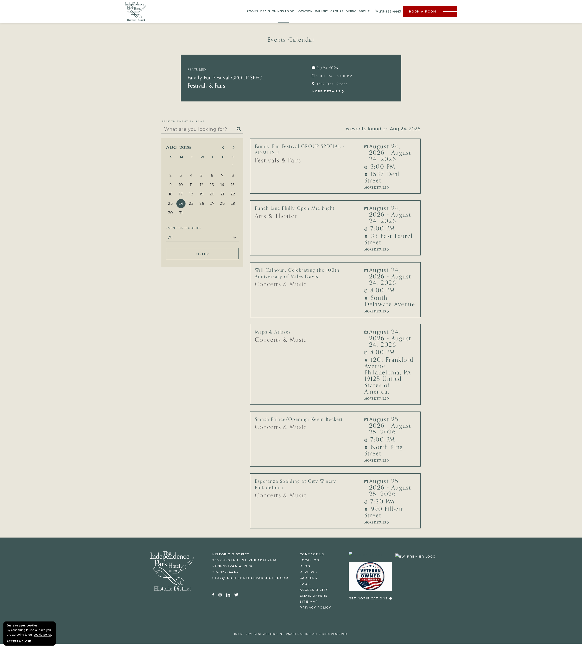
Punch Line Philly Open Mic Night (295, 208)
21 (222, 194)
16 (170, 194)
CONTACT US (312, 554)
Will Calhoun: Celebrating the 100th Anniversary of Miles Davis (297, 273)
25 (191, 203)
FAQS (305, 584)
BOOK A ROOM (422, 11)
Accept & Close (19, 641)
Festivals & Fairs (206, 85)
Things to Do (283, 11)
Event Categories (183, 228)
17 (181, 194)
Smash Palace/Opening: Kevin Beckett (299, 419)
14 (222, 185)
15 (233, 185)
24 (180, 203)
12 (202, 185)
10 (181, 185)
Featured (197, 69)
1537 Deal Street (331, 84)
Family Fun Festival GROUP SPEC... (227, 77)
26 (201, 203)
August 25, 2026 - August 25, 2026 (390, 425)
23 (170, 203)
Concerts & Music (281, 284)
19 (202, 194)
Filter (202, 254)
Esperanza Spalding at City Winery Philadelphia (295, 484)
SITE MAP (309, 601)
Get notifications (369, 598)
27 (212, 203)
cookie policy (42, 634)
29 (233, 203)
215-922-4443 (390, 11)
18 (191, 194)
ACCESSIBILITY (314, 589)
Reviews (308, 572)
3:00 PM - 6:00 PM (334, 76)
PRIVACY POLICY (315, 607)
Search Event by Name (183, 121)
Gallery (321, 11)
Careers (308, 578)
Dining (351, 11)
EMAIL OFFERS (314, 595)
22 (233, 194)
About (364, 11)
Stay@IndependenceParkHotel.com (250, 578)
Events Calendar (291, 39)
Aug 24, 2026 (326, 68)
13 (212, 185)
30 (170, 213)
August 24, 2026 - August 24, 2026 (390, 152)
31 (181, 213)
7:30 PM (381, 501)
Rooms (252, 11)
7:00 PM (381, 228)
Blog (305, 566)
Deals (265, 11)
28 (222, 203)
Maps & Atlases (273, 332)
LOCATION (309, 560)
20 (212, 194)
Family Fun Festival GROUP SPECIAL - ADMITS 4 (300, 149)
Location (305, 11)
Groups (336, 11)
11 (191, 185)
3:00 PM (382, 167)
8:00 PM (381, 290)
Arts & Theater (276, 216)
